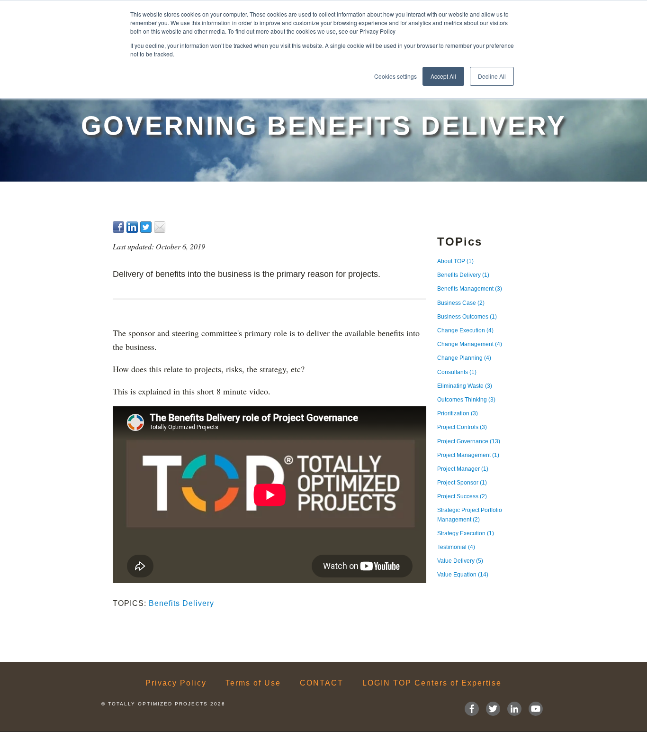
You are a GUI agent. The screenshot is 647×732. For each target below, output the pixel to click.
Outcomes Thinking (466, 399)
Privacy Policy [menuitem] (176, 683)
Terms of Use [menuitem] (253, 683)
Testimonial (456, 547)
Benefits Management (469, 288)
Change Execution (465, 330)
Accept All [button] (443, 76)
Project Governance (468, 441)
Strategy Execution (465, 533)
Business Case (461, 303)
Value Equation (462, 574)
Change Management (469, 344)
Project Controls (462, 427)
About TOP (455, 261)
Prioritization (457, 413)
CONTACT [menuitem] (321, 683)
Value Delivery (460, 561)
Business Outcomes (467, 316)
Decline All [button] (492, 76)
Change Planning (464, 358)
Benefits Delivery (181, 603)
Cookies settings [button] (395, 76)
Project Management (468, 455)
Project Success (462, 496)
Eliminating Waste (464, 386)
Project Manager (462, 469)
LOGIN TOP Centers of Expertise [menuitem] (432, 683)
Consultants (456, 372)
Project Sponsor (462, 482)
